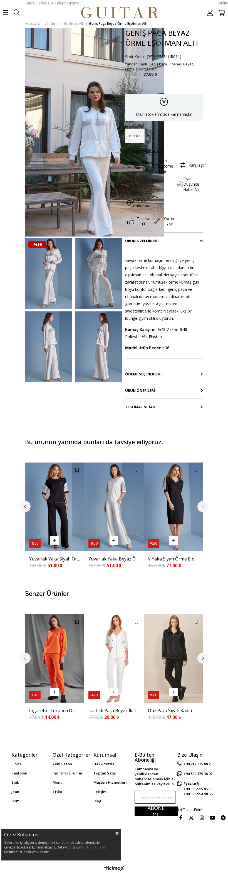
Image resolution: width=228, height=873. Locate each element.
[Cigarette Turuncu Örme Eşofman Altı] (54, 658)
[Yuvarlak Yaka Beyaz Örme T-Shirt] (113, 507)
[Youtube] (212, 817)
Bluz (15, 800)
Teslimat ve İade (141, 406)
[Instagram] (202, 817)
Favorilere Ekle (77, 470)
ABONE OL (156, 811)
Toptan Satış (104, 773)
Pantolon (19, 773)
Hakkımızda (104, 763)
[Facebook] (180, 817)
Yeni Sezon (62, 763)
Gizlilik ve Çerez (94, 847)
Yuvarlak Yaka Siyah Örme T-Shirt (54, 559)
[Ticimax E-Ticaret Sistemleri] (114, 869)
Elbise (16, 763)
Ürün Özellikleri (141, 240)
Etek (15, 782)
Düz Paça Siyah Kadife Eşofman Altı (173, 710)
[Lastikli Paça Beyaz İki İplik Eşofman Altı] (113, 658)
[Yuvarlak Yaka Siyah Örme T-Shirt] (54, 507)
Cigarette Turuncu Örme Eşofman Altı (54, 710)
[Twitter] (191, 817)
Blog (97, 800)
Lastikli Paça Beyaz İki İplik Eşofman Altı (113, 710)
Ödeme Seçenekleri (143, 374)
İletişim (99, 791)
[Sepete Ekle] (54, 540)
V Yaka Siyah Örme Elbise (173, 559)
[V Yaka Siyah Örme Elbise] (173, 507)
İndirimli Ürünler (68, 773)
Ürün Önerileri (140, 390)
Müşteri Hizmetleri (110, 782)
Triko (57, 791)
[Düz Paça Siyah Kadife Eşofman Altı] (173, 658)
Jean (15, 791)
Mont (57, 782)
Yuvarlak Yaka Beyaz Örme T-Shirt (113, 559)
